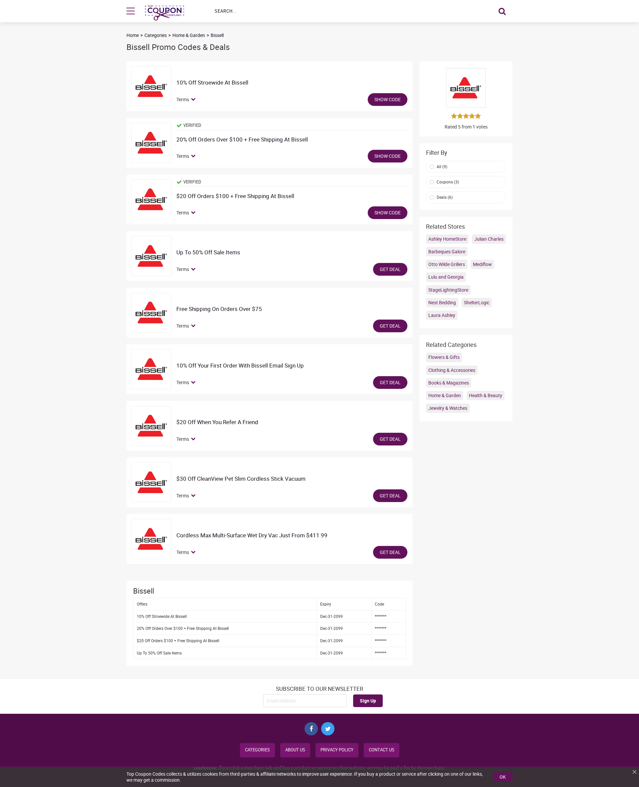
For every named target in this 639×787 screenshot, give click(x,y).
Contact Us (381, 750)
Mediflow (482, 264)
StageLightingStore (448, 290)
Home (132, 35)
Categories (155, 35)
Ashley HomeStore (447, 239)
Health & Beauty (485, 395)
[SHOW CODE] (151, 86)
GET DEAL (390, 269)
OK (503, 777)
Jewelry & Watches (447, 408)
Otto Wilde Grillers (446, 264)
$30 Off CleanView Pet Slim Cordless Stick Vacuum (241, 479)
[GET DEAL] (151, 256)
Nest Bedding (442, 302)
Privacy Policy (336, 750)
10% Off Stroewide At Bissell (212, 83)
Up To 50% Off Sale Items (208, 252)
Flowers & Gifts (444, 357)
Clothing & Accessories (451, 370)
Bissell (217, 35)
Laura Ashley (441, 315)
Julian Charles (489, 239)
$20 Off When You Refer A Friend (217, 422)
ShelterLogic (477, 302)
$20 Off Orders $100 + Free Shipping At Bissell (235, 196)
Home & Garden (188, 35)
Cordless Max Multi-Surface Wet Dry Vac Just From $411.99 (251, 535)
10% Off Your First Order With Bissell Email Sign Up (240, 366)
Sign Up (368, 700)
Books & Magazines (448, 383)
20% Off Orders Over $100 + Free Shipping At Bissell (242, 139)
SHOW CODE (387, 99)
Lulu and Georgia (446, 277)
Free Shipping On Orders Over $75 (219, 309)
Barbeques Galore (446, 251)
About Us (295, 750)
